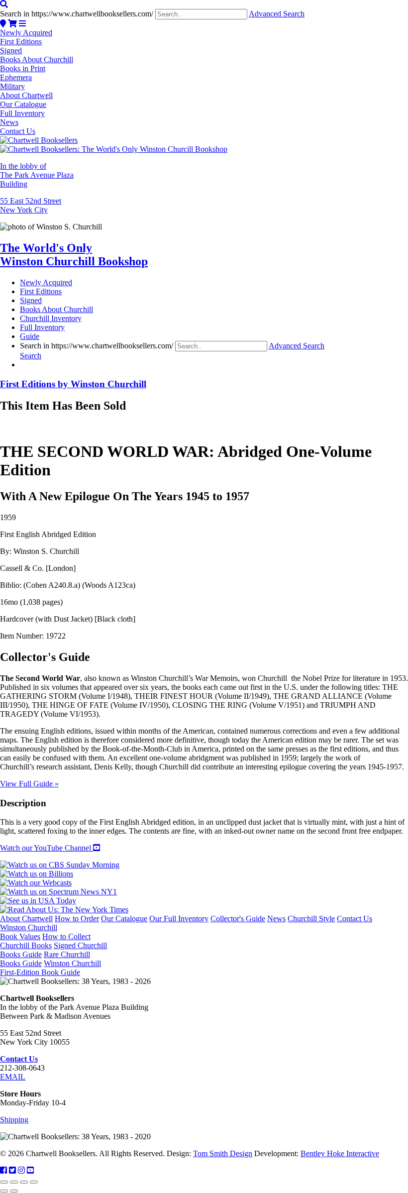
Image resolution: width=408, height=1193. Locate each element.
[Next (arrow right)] (14, 1191)
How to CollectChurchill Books (45, 941)
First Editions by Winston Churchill (73, 384)
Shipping (14, 1119)
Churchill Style (311, 918)
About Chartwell (26, 95)
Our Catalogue (23, 104)
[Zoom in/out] (4, 1182)
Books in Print (22, 68)
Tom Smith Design (222, 1153)
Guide (29, 336)
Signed (11, 50)
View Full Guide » (29, 783)
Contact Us (17, 131)
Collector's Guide (237, 918)
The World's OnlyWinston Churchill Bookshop (74, 254)
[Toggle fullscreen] (14, 1182)
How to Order (77, 918)
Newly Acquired (26, 32)
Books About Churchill (36, 59)
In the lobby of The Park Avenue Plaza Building (37, 175)
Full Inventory (22, 113)
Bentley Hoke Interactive (340, 1153)
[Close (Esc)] (34, 1182)
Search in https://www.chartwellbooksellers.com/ (76, 13)
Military (12, 86)
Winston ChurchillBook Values (28, 932)
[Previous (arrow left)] (4, 1191)
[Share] (24, 1182)
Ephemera (16, 77)
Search (30, 355)
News (9, 122)
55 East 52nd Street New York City (30, 205)
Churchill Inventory (51, 318)
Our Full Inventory (178, 918)
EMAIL (12, 1077)
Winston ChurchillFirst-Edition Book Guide (50, 967)
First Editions (21, 41)
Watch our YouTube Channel (46, 848)
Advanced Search (277, 13)
